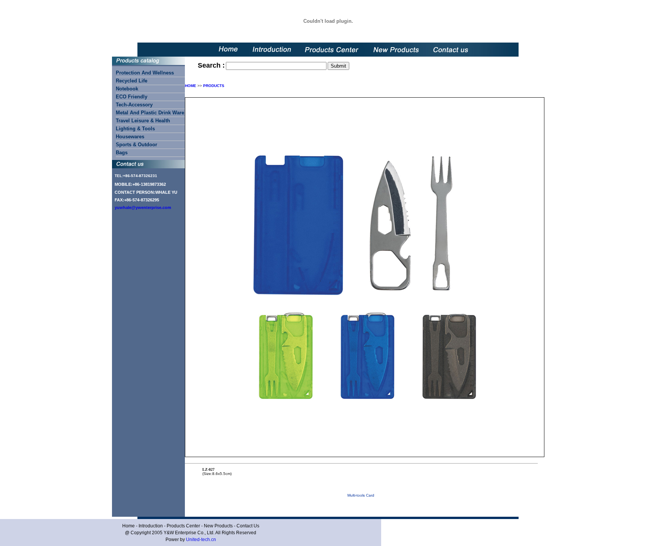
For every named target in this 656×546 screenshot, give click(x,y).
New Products (218, 526)
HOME (190, 86)
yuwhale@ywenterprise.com (143, 207)
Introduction (151, 526)
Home (128, 526)
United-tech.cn (201, 539)
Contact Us (248, 526)
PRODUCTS (213, 86)
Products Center (183, 526)
